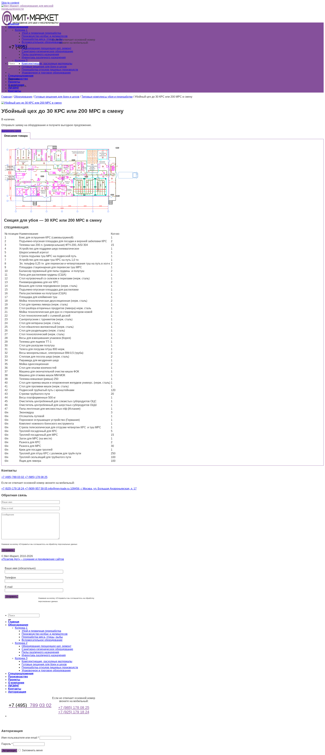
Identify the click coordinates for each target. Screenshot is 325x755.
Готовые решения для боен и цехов (44, 66)
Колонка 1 (21, 30)
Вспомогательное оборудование (42, 42)
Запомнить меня (32, 750)
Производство (18, 78)
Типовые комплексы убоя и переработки (107, 96)
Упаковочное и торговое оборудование (46, 72)
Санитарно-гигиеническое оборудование (47, 51)
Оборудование (18, 27)
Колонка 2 (21, 45)
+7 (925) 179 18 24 (73, 53)
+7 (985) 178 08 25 (73, 49)
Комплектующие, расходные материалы (47, 63)
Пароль (7, 743)
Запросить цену (11, 130)
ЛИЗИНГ (13, 87)
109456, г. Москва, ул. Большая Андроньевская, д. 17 (103, 488)
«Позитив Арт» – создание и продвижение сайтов (32, 559)
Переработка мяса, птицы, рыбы (42, 39)
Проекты (14, 81)
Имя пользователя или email (20, 737)
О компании (16, 84)
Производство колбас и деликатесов (45, 36)
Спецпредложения (20, 75)
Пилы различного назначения (40, 54)
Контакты (14, 91)
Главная (13, 24)
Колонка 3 (21, 60)
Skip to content (10, 2)
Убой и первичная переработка (41, 33)
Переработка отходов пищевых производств (50, 69)
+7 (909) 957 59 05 (36, 488)
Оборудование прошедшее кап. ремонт (46, 48)
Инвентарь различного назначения (44, 57)
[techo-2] (162, 102)
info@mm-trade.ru (59, 488)
